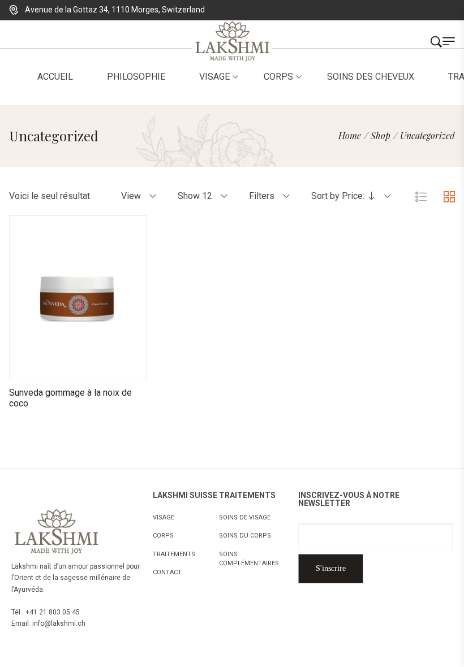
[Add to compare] (120, 367)
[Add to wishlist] (92, 367)
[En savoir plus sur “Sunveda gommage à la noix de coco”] (36, 367)
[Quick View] (64, 367)
